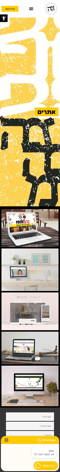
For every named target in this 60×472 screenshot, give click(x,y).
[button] (4, 18)
